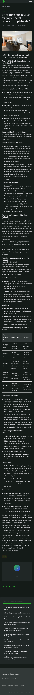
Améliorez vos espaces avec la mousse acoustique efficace (15, 658)
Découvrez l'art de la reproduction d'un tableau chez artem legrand (16, 629)
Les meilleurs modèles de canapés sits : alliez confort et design (16, 652)
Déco (8, 6)
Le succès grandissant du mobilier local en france (17, 608)
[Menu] (30, 1)
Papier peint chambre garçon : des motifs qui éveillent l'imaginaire (16, 646)
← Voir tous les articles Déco (11, 587)
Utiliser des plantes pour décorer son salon (17, 613)
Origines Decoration (10, 674)
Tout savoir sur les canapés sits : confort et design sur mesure (17, 618)
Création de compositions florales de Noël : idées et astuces (17, 641)
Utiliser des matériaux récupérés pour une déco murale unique (17, 623)
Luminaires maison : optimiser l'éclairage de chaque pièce (16, 635)
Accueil (4, 6)
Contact (22, 685)
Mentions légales (13, 685)
